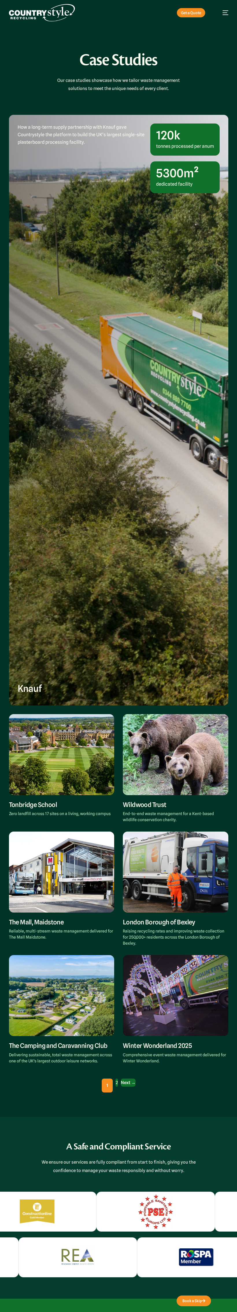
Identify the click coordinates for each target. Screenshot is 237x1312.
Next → (128, 1082)
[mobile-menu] (221, 12)
